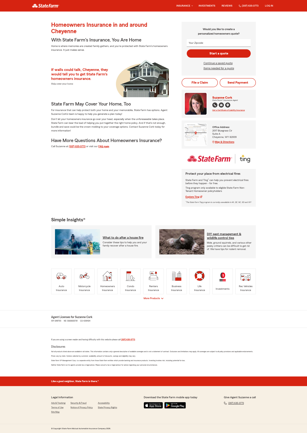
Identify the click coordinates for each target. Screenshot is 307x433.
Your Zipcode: (196, 43)
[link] (46, 6)
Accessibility (104, 403)
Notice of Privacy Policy (82, 407)
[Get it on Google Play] (175, 405)
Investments (207, 5)
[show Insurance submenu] (191, 5)
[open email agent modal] (221, 105)
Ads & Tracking (58, 403)
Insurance (183, 5)
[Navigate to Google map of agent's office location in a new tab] (227, 105)
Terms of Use (57, 407)
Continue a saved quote (218, 63)
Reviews (227, 5)
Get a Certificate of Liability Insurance (228, 110)
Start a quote (218, 53)
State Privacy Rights (107, 407)
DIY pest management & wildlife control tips (224, 236)
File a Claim (200, 82)
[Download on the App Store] (153, 405)
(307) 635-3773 (250, 5)
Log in (269, 5)
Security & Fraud (79, 403)
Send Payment (238, 82)
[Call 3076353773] (214, 105)
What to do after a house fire (123, 237)
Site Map (55, 412)
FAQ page (103, 146)
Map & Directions (224, 142)
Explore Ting (192, 197)
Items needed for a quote (219, 68)
